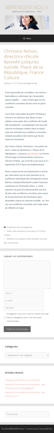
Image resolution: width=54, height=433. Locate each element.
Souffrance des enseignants (19, 227)
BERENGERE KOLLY (27, 7)
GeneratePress (45, 428)
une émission (33, 153)
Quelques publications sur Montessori (22, 380)
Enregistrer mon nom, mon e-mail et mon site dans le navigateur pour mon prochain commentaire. (28, 317)
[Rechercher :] (27, 414)
